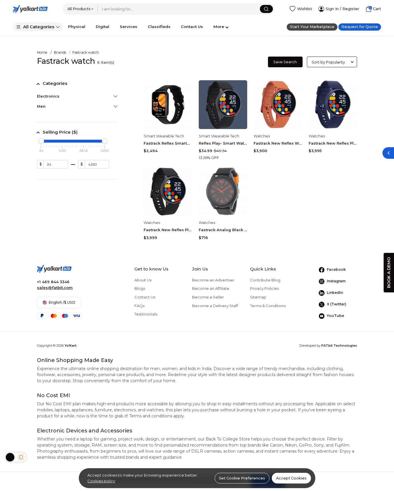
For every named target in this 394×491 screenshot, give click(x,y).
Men (41, 106)
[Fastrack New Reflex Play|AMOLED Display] (333, 104)
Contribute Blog (265, 280)
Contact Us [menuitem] (192, 26)
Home (42, 52)
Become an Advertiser (213, 280)
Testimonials (145, 314)
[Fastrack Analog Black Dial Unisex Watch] (223, 191)
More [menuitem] (218, 26)
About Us (142, 280)
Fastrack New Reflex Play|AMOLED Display (333, 143)
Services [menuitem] (128, 26)
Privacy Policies (264, 288)
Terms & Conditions (268, 305)
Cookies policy (101, 481)
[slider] (41, 141)
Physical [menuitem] (76, 26)
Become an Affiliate (210, 288)
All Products (79, 9)
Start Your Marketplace (312, 27)
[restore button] (388, 153)
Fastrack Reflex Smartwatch (168, 143)
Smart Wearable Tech (164, 136)
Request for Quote (360, 27)
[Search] (266, 9)
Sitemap (258, 297)
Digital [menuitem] (102, 26)
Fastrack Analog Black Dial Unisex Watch (223, 230)
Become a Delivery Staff (215, 305)
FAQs (139, 305)
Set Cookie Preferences (242, 478)
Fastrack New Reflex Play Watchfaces (168, 230)
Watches (262, 136)
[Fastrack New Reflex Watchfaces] (278, 104)
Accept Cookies (291, 478)
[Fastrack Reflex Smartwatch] (168, 104)
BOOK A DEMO (388, 272)
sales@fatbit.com (55, 287)
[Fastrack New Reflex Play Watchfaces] (168, 191)
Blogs (139, 288)
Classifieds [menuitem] (159, 26)
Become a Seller (208, 297)
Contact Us (144, 297)
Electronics (48, 96)
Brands (60, 52)
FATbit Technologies (339, 345)
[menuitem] (38, 27)
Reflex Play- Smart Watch (223, 143)
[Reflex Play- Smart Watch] (223, 104)
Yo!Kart (70, 345)
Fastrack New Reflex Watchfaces (278, 143)
